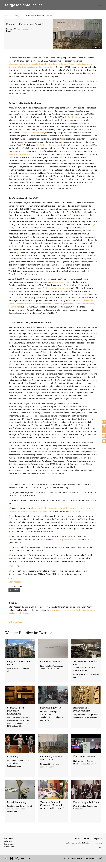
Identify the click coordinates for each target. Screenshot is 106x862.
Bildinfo (96, 47)
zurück (15, 589)
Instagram (104, 436)
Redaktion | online (88, 838)
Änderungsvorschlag (60, 282)
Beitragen (8, 841)
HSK (28, 858)
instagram (18, 858)
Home (6, 16)
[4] (65, 218)
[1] (62, 138)
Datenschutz (9, 847)
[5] (94, 224)
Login (100, 850)
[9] (25, 419)
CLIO (23, 858)
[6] (18, 252)
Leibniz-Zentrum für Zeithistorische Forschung (84, 843)
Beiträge (17, 16)
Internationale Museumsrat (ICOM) (23, 154)
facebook (6, 858)
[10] (77, 437)
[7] (12, 342)
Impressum (8, 844)
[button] (104, 422)
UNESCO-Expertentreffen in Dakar (67, 539)
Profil (100, 847)
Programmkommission (60, 288)
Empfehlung (73, 117)
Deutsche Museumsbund (50, 145)
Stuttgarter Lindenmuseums (32, 132)
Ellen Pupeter (14, 581)
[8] (93, 361)
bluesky (104, 440)
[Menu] (100, 5)
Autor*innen (8, 838)
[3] (89, 151)
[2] (22, 145)
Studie (11, 157)
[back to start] (23, 5)
